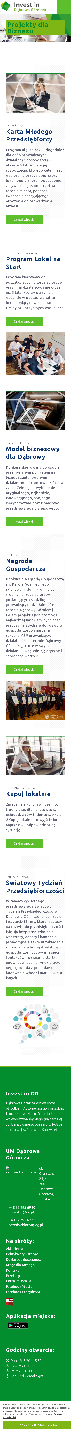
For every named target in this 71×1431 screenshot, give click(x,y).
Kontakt (12, 1270)
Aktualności (15, 1249)
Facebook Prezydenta (23, 1292)
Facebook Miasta (19, 1286)
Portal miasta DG (19, 1281)
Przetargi (13, 1276)
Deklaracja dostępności (24, 1259)
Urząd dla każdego (20, 1265)
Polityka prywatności (22, 1254)
